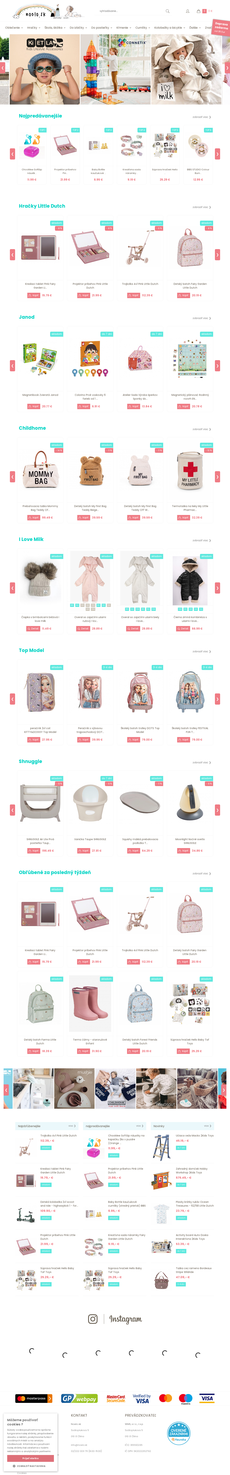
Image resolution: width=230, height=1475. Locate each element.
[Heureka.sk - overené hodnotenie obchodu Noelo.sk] (178, 1444)
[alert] (31, 1442)
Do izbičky (77, 28)
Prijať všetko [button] (30, 1458)
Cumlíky (141, 28)
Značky (210, 28)
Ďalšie (193, 28)
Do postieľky (100, 28)
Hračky (32, 28)
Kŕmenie (122, 28)
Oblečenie (12, 28)
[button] (30, 1466)
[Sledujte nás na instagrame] (115, 1331)
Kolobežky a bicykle (168, 28)
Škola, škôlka (53, 28)
